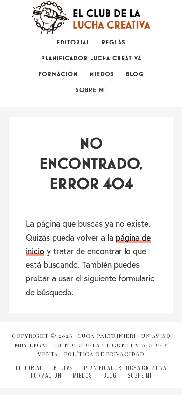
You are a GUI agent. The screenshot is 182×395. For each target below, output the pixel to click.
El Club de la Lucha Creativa (91, 17)
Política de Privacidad (104, 354)
